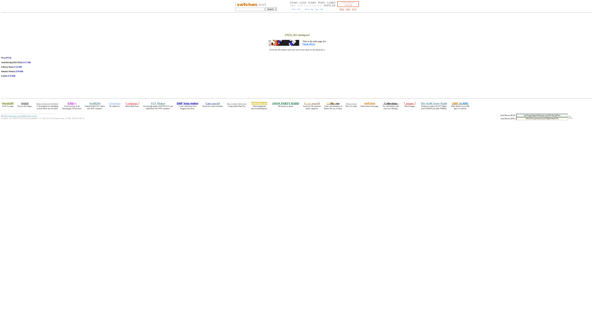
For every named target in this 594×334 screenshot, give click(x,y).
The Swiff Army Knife (434, 103)
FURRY (312, 2)
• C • (293, 5)
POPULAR (330, 5)
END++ (72, 103)
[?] (311, 5)
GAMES (331, 2)
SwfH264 (95, 103)
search (213, 103)
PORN (321, 2)
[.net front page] (235, 5)
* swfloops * (132, 103)
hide (569, 116)
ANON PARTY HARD (285, 103)
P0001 (342, 9)
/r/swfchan (115, 103)
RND (319, 5)
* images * (410, 103)
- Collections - (391, 103)
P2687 (348, 9)
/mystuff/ (8, 103)
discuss (570, 118)
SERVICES (303, 5)
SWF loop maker (187, 103)
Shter (333, 103)
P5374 (354, 9)
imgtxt (25, 103)
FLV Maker (158, 103)
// (294, 9)
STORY (294, 2)
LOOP (303, 2)
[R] (314, 5)
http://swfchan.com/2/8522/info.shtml (20, 116)
